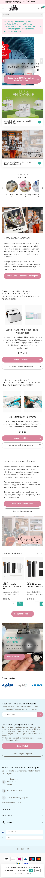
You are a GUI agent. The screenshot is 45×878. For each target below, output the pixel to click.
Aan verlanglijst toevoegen (21, 366)
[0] (42, 8)
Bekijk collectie (21, 614)
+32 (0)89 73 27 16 (14, 791)
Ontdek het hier (21, 359)
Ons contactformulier (22, 511)
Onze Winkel (22, 746)
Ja (31, 870)
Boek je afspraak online (22, 503)
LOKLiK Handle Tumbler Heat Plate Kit (12, 586)
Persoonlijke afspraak (22, 753)
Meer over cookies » (23, 873)
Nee (37, 870)
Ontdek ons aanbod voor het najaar (22, 276)
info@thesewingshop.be (17, 798)
